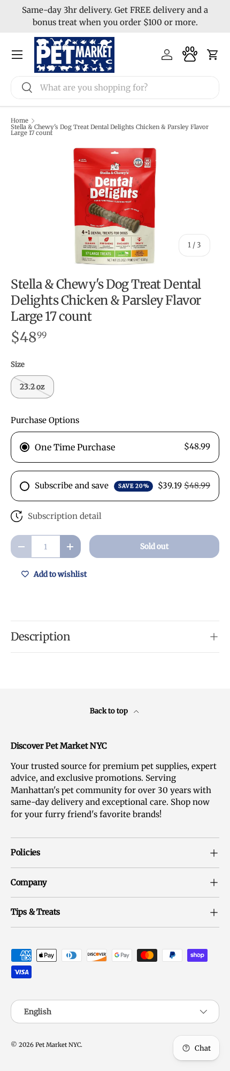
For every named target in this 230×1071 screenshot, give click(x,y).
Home (19, 121)
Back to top (109, 710)
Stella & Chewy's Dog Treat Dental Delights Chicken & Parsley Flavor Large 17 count (110, 130)
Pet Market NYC (58, 1045)
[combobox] (115, 88)
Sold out (154, 546)
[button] (213, 54)
